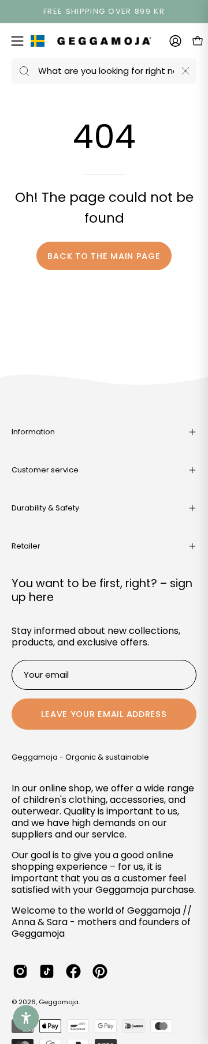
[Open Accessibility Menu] (26, 1018)
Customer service (45, 470)
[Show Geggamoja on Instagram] (20, 971)
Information (33, 432)
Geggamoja (59, 1002)
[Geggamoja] (104, 40)
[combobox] (104, 71)
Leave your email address (103, 714)
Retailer (26, 546)
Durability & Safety (45, 508)
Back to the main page (103, 256)
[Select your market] (37, 43)
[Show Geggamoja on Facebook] (73, 971)
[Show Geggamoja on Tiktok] (46, 971)
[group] (104, 11)
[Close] (185, 71)
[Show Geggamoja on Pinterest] (100, 971)
